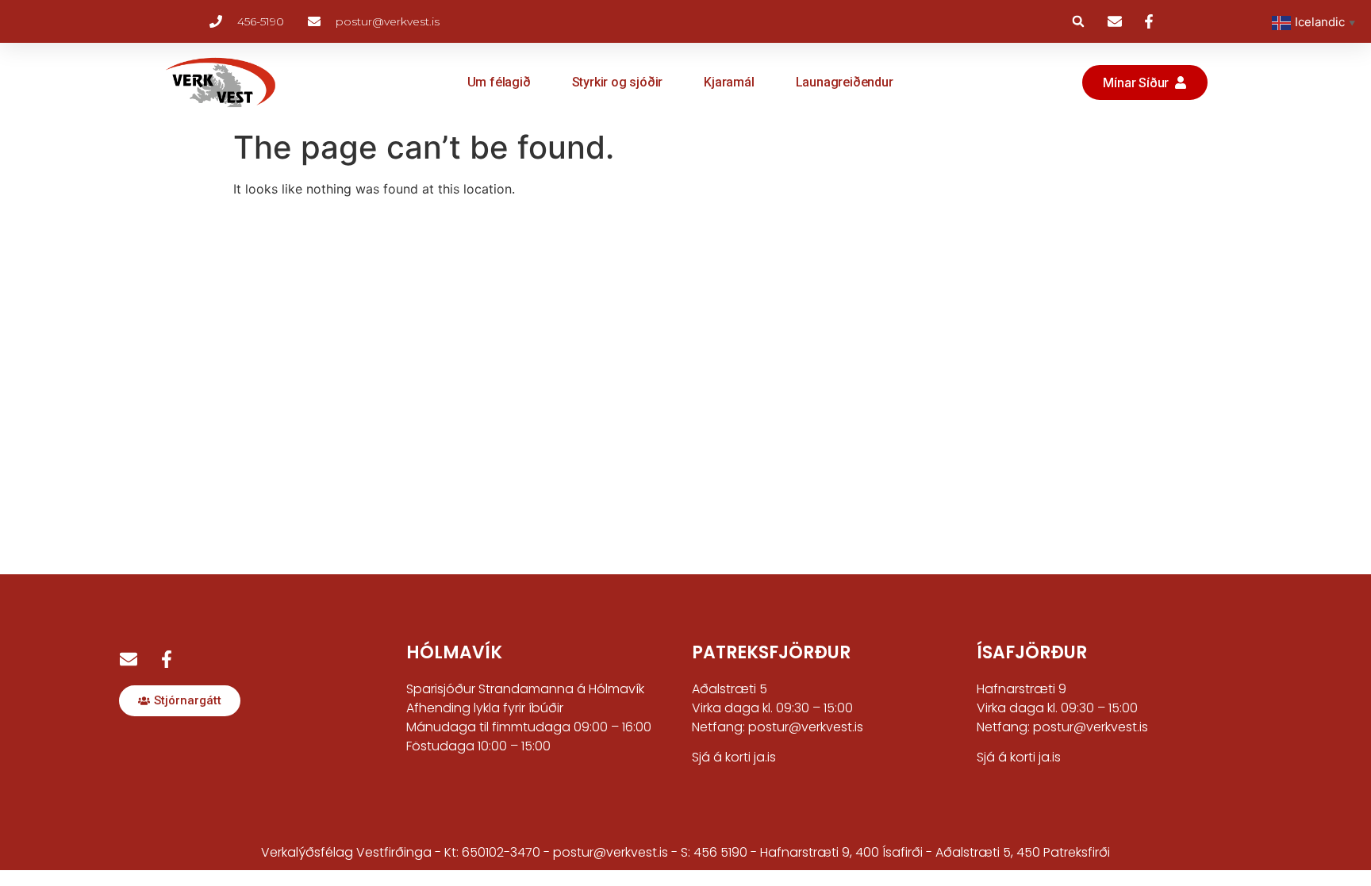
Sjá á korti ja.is (734, 757)
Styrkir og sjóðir (617, 82)
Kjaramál (729, 82)
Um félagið (499, 82)
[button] (1078, 21)
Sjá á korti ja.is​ (1019, 757)
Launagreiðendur (844, 82)
